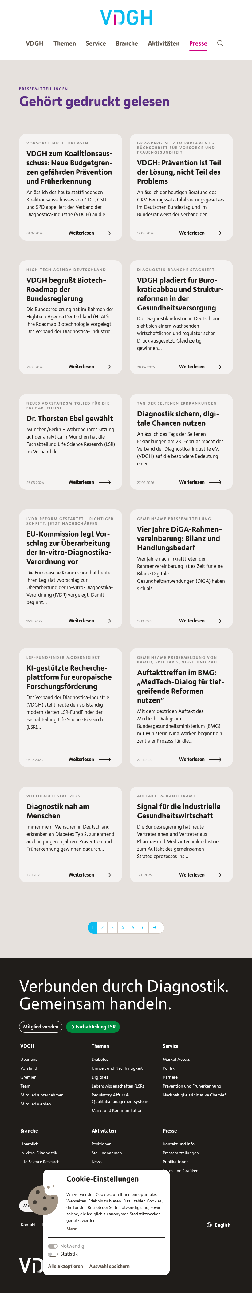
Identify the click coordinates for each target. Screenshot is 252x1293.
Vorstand (28, 1068)
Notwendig (72, 1246)
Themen (64, 43)
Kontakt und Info (179, 1144)
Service (96, 43)
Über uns (28, 1059)
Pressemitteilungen (181, 1153)
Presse (198, 43)
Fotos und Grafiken (181, 1170)
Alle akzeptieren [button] (65, 1266)
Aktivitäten (163, 43)
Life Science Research (40, 1162)
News (97, 1162)
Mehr (71, 1229)
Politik (169, 1068)
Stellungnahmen (107, 1153)
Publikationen (176, 1162)
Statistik (69, 1254)
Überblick (29, 1144)
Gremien (28, 1077)
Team (25, 1086)
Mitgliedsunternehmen (42, 1095)
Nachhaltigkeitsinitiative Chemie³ (194, 1095)
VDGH (35, 43)
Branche (127, 43)
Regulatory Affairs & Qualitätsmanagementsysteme (120, 1098)
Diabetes (100, 1059)
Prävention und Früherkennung (192, 1086)
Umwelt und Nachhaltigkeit (117, 1068)
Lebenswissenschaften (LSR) (118, 1086)
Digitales (100, 1077)
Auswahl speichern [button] (109, 1266)
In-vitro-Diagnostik (38, 1153)
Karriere (170, 1077)
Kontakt (28, 1224)
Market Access (176, 1059)
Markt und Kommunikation (117, 1110)
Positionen (102, 1144)
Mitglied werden (35, 1104)
